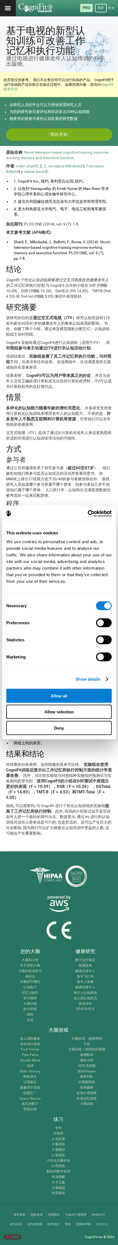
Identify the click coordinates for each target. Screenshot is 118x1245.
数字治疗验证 (85, 960)
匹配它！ (30, 1093)
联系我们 (53, 1224)
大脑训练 (58, 1144)
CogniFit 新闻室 (75, 1214)
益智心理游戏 (87, 1093)
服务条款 (19, 1214)
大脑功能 (30, 1004)
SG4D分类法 (85, 1009)
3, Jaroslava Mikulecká (63, 166)
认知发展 (58, 1139)
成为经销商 (34, 1224)
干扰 (86, 1044)
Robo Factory (30, 1071)
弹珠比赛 (30, 1109)
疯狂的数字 (30, 1104)
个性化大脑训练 (58, 1161)
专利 (58, 1128)
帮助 (68, 1224)
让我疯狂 (30, 1082)
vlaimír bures (34, 171)
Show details (87, 679)
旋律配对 (87, 1055)
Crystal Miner (30, 1060)
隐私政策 (37, 1214)
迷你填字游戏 (30, 1044)
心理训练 (58, 1166)
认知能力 (30, 987)
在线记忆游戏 (87, 1098)
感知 (30, 1014)
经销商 (59, 1133)
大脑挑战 (58, 1188)
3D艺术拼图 (86, 1066)
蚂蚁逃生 (30, 1076)
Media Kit (98, 1214)
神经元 (30, 976)
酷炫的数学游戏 (58, 1171)
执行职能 (30, 1009)
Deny (59, 727)
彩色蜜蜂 (87, 1087)
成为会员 (16, 1224)
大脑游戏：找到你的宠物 (86, 1049)
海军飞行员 (85, 976)
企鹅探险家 (86, 1082)
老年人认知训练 (85, 993)
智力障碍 (30, 998)
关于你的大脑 (30, 965)
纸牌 (30, 1066)
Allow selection (59, 712)
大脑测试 (58, 1150)
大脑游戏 (87, 1104)
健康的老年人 (85, 971)
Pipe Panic (30, 1055)
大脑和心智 (30, 960)
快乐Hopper (87, 1071)
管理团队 (54, 1214)
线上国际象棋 (30, 1038)
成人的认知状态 (85, 998)
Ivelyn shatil (26, 166)
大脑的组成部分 (30, 971)
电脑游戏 (85, 965)
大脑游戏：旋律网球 (87, 1038)
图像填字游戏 (30, 1087)
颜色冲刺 (87, 1060)
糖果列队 (87, 1076)
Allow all (59, 695)
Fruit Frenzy (30, 1049)
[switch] (104, 622)
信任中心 (102, 1224)
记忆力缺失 (30, 993)
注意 (30, 1020)
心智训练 (58, 1155)
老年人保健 (85, 982)
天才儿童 (58, 1182)
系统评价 (85, 1004)
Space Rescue (30, 1098)
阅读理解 (58, 1177)
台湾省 (14, 1236)
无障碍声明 (83, 1224)
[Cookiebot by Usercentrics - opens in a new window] (88, 513)
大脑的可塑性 (30, 982)
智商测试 (58, 1193)
